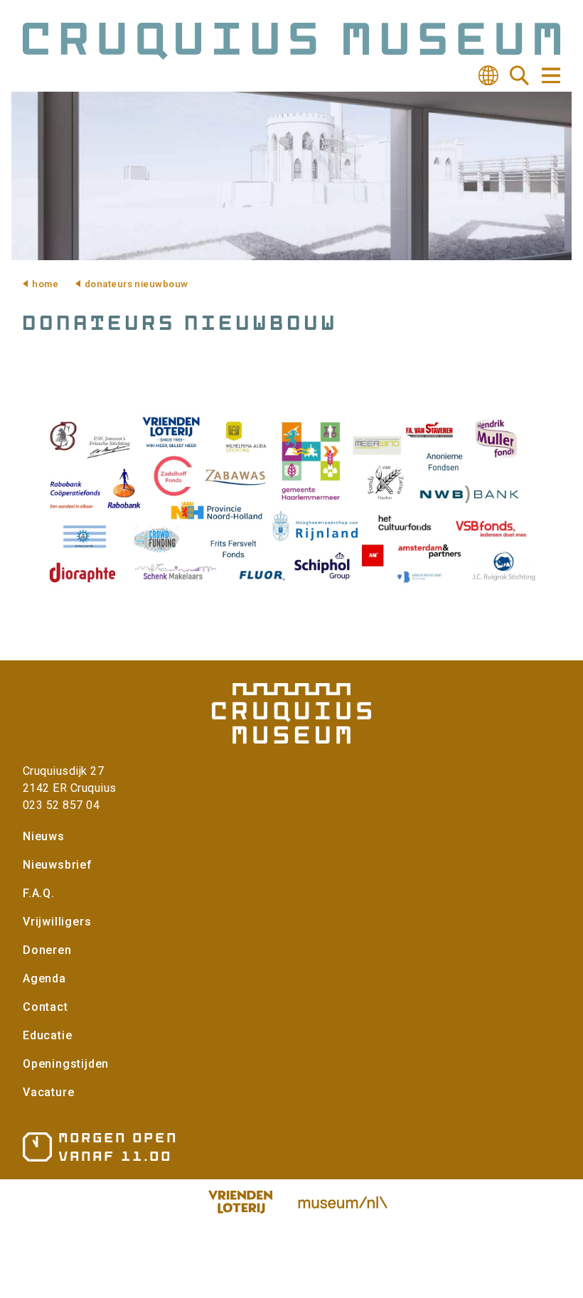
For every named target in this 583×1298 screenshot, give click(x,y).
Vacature (48, 1092)
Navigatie (550, 75)
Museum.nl (342, 1202)
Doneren (47, 950)
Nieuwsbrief (57, 864)
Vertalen (488, 75)
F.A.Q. (39, 893)
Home (45, 284)
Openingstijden (66, 1064)
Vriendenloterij (240, 1202)
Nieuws (44, 836)
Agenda (44, 978)
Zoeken (520, 75)
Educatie (47, 1035)
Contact (45, 1007)
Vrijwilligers (57, 921)
